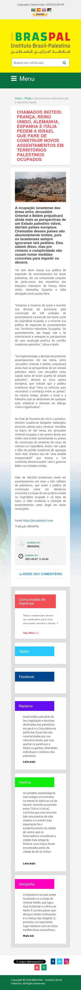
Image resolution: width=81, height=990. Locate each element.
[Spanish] (39, 9)
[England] (44, 9)
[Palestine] (49, 9)
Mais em (28, 935)
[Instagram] (66, 961)
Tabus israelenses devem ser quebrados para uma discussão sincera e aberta (39, 619)
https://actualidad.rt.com (38, 520)
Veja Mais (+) (31, 633)
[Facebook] (53, 961)
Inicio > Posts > (24, 98)
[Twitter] (59, 961)
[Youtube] (37, 967)
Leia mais (29, 761)
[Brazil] (33, 9)
